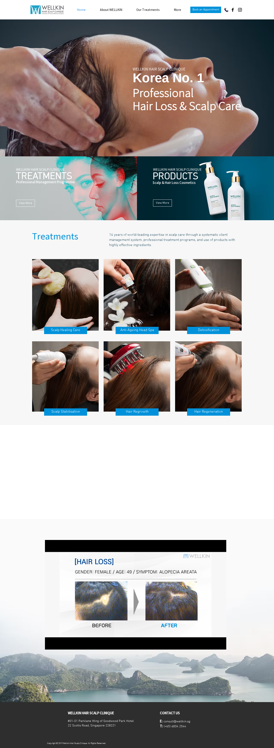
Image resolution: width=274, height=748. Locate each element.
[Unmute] (58, 644)
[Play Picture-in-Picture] (213, 644)
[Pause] (50, 644)
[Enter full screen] (220, 644)
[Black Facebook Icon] (232, 9)
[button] (205, 10)
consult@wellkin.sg (177, 721)
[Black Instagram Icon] (240, 9)
